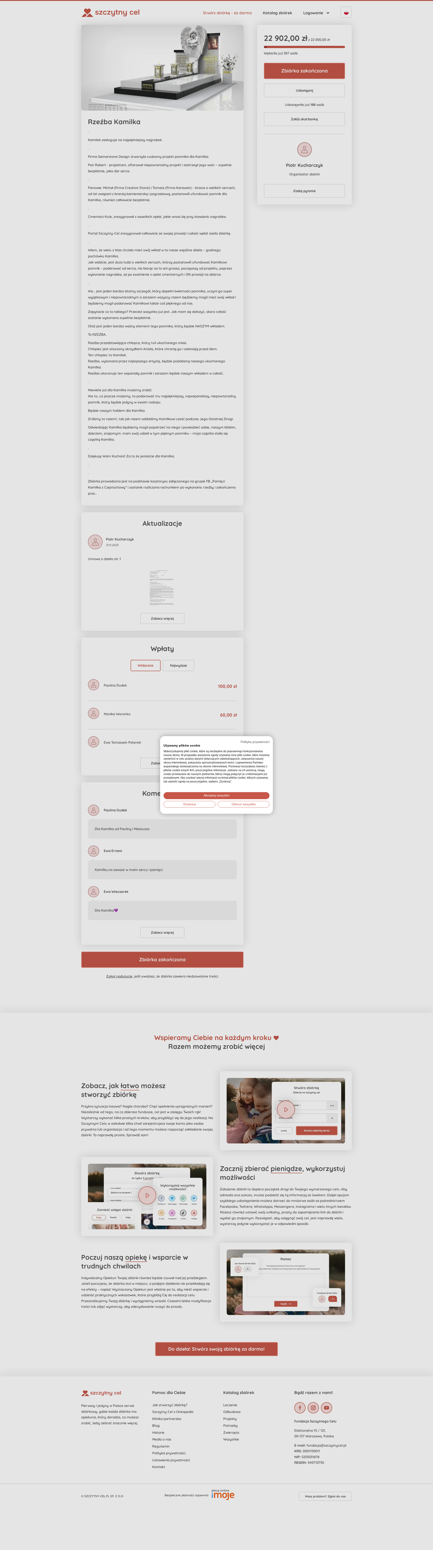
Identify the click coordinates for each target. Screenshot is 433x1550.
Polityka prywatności (255, 742)
